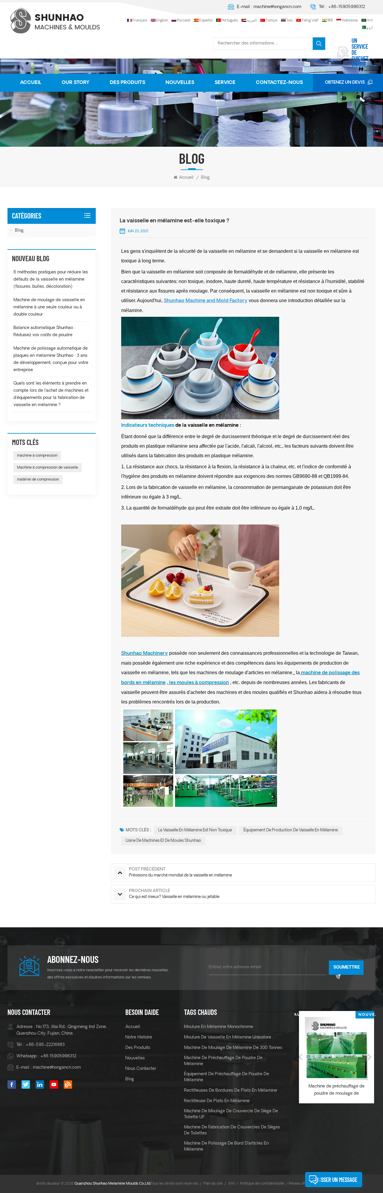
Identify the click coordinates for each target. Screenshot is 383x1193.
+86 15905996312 (58, 1056)
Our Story (75, 82)
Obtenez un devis (345, 82)
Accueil (30, 82)
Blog (205, 177)
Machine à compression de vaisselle (47, 467)
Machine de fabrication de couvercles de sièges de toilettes (232, 1130)
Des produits (127, 82)
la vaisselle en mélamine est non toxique (195, 830)
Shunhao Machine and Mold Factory (205, 301)
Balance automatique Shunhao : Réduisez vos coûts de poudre (44, 331)
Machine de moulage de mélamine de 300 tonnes (233, 1048)
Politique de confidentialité (262, 1184)
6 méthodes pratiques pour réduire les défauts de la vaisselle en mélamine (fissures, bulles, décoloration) (50, 279)
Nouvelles (179, 82)
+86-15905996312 (346, 7)
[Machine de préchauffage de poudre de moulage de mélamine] (335, 1048)
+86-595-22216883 (45, 1045)
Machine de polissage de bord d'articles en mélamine (226, 1146)
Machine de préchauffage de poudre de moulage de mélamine (335, 1090)
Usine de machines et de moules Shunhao (163, 841)
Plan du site (213, 1184)
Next (370, 1057)
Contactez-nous (279, 82)
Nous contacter (140, 1069)
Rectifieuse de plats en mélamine (217, 1101)
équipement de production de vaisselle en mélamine (291, 830)
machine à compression (37, 456)
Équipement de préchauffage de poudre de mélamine (226, 1077)
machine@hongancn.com (277, 7)
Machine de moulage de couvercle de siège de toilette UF (231, 1114)
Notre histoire (138, 1037)
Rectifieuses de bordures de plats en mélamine (230, 1090)
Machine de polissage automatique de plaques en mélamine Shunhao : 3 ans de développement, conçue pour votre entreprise (50, 359)
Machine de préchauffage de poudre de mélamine (223, 1061)
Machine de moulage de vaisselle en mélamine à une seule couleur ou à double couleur (49, 307)
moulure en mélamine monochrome (218, 1027)
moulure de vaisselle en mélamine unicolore (227, 1037)
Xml (231, 1184)
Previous (300, 1057)
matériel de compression (38, 479)
